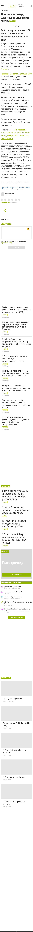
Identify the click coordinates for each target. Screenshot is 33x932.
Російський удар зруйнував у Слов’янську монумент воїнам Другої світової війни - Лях (15, 373)
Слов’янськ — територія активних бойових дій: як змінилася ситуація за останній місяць (16, 404)
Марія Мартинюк (9, 193)
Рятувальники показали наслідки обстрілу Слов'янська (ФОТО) (14, 523)
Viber (30, 74)
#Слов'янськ (4, 187)
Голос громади (12, 563)
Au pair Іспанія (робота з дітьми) (14, 802)
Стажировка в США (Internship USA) (16, 724)
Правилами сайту (6, 243)
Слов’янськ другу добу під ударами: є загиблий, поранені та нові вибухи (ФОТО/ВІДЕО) (15, 495)
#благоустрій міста (16, 189)
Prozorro (4, 69)
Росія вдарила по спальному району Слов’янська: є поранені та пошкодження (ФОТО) (16, 309)
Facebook (5, 74)
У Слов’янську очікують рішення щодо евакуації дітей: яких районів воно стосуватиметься (15, 421)
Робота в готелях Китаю (13, 777)
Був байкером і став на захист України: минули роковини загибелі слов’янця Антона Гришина (15, 326)
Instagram (14, 74)
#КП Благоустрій (5, 189)
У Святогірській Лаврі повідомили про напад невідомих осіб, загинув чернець (14, 538)
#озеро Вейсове (13, 187)
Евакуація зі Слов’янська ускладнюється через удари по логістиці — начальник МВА (16, 388)
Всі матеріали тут (16, 574)
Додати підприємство (16, 617)
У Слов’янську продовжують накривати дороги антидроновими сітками (14, 358)
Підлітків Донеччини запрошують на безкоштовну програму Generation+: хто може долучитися (16, 343)
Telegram (23, 74)
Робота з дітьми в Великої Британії (14, 751)
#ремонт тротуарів (24, 187)
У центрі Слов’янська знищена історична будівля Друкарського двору (15, 510)
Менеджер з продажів (12, 699)
